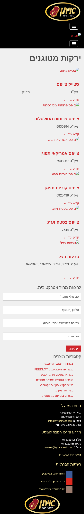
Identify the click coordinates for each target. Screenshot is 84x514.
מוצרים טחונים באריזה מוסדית (54, 380)
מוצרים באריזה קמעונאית (57, 395)
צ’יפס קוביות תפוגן (62, 188)
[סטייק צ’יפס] (42, 73)
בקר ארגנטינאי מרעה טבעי (56, 374)
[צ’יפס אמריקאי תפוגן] (42, 142)
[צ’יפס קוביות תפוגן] (42, 177)
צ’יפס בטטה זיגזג (63, 222)
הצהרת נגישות (70, 455)
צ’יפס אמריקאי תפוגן (59, 153)
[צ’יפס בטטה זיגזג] (42, 211)
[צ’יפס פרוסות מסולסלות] (42, 108)
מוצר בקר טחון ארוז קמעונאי (56, 385)
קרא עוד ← (71, 100)
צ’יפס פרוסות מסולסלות (56, 119)
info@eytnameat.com (60, 420)
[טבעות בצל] (42, 246)
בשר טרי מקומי (64, 390)
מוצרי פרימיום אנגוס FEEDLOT (53, 369)
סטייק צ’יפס (68, 84)
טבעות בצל (69, 256)
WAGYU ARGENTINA (59, 364)
